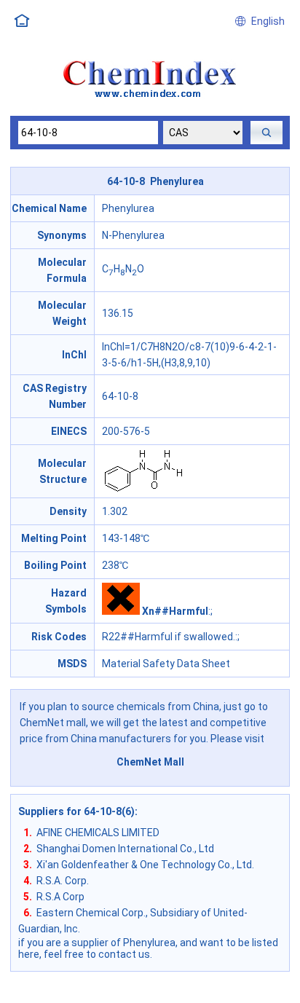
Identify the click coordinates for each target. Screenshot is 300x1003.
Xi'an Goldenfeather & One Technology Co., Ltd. (145, 864)
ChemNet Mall (150, 762)
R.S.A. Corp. (62, 880)
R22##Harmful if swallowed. (168, 636)
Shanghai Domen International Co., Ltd (125, 848)
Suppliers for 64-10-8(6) (76, 811)
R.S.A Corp (60, 896)
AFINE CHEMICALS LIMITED (97, 832)
